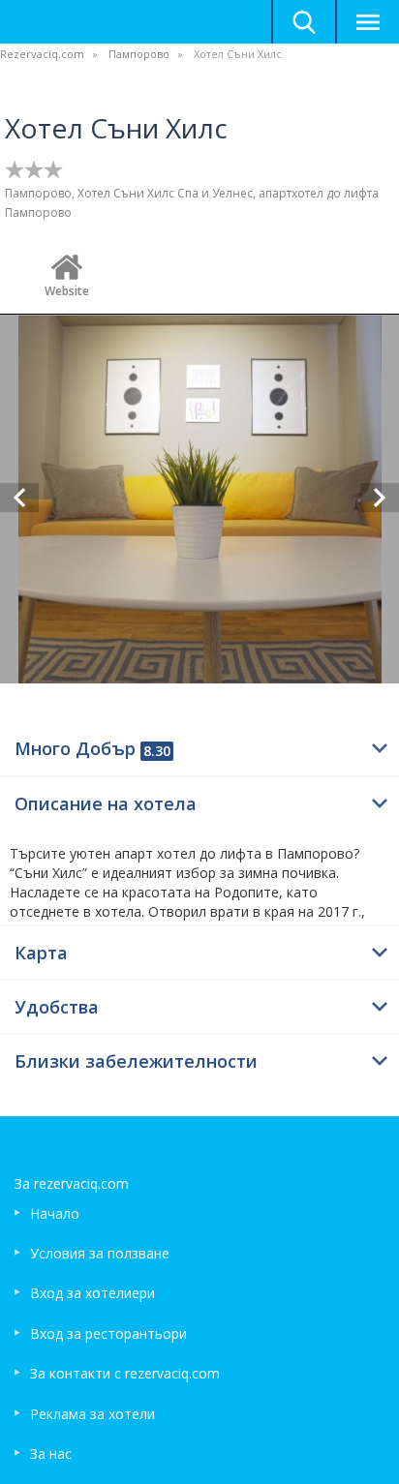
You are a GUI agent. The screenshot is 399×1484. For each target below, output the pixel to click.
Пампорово (138, 53)
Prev (19, 497)
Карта (41, 952)
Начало (54, 1213)
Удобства (57, 1006)
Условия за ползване (99, 1253)
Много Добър (92, 748)
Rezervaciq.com (42, 53)
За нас (51, 1453)
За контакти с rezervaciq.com (125, 1373)
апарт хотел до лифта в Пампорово (233, 853)
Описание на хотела (106, 803)
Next (379, 497)
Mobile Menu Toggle (367, 22)
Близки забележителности (136, 1061)
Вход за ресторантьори (108, 1333)
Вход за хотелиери (92, 1293)
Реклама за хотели (92, 1414)
